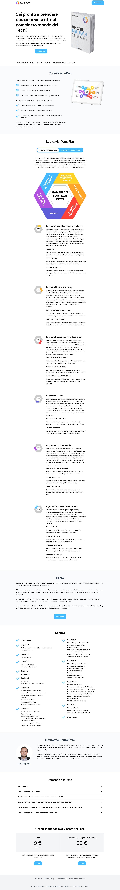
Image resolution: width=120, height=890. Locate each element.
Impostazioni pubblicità (77, 879)
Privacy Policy (49, 879)
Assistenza (38, 879)
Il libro (32, 63)
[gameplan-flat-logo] (23, 2)
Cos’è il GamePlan (22, 63)
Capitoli (39, 63)
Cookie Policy (61, 879)
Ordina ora (71, 63)
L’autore (47, 63)
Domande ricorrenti (59, 63)
